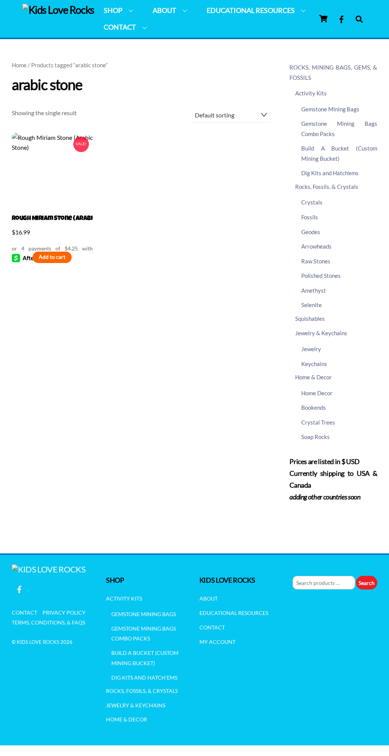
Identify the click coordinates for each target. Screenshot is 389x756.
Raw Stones (315, 261)
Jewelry (311, 349)
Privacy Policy (64, 612)
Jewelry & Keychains (321, 333)
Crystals (312, 202)
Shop (113, 10)
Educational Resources (251, 10)
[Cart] (323, 18)
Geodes (310, 231)
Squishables (310, 318)
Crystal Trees (318, 422)
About (164, 10)
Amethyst (313, 290)
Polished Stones (321, 275)
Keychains (314, 363)
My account (217, 642)
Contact (120, 27)
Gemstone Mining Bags (330, 109)
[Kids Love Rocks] (58, 9)
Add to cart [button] (52, 257)
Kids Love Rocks (38, 642)
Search (367, 583)
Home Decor (316, 393)
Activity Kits (311, 93)
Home (19, 65)
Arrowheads (316, 246)
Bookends (313, 407)
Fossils (309, 217)
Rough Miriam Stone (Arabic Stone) (52, 219)
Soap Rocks (315, 436)
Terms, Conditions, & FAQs (48, 622)
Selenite (311, 304)
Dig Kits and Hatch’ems (330, 173)
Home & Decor (313, 377)
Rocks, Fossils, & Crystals (326, 186)
